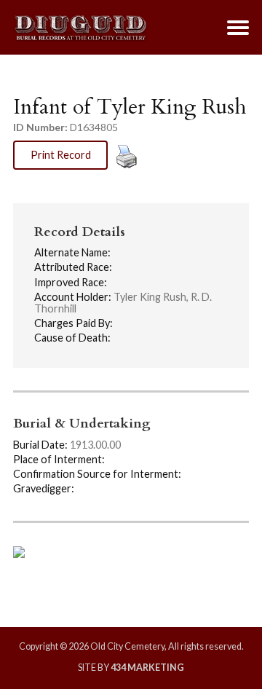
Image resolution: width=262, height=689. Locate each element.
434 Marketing (147, 667)
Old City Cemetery (80, 28)
